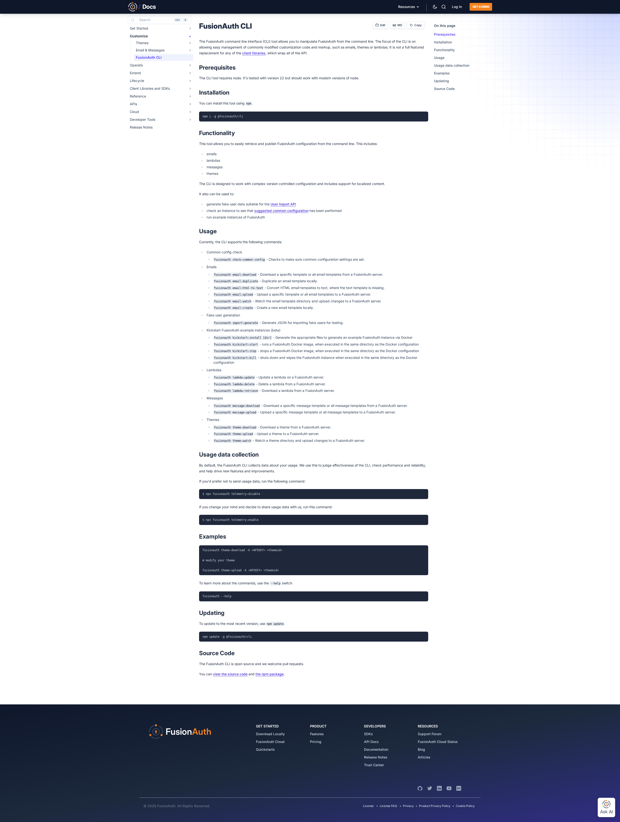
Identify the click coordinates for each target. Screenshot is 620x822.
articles (424, 757)
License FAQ (388, 806)
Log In (457, 7)
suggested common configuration (281, 211)
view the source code (230, 674)
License (368, 806)
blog (421, 749)
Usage (439, 58)
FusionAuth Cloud (270, 742)
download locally (270, 734)
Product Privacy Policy (434, 806)
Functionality (444, 50)
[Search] (443, 6)
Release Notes (141, 127)
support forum (429, 734)
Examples (442, 73)
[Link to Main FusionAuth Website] (133, 7)
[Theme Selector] (435, 6)
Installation (443, 42)
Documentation (376, 749)
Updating (441, 81)
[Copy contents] (423, 116)
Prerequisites (445, 34)
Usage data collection (451, 65)
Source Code (444, 89)
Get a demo (481, 6)
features (317, 734)
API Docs (371, 742)
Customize (139, 36)
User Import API (283, 204)
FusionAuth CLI (149, 57)
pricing (315, 742)
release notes (376, 757)
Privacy (408, 806)
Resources (406, 7)
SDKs (368, 734)
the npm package (270, 674)
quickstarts (265, 749)
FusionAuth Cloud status (438, 742)
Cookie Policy (465, 806)
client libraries (253, 53)
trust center (374, 765)
